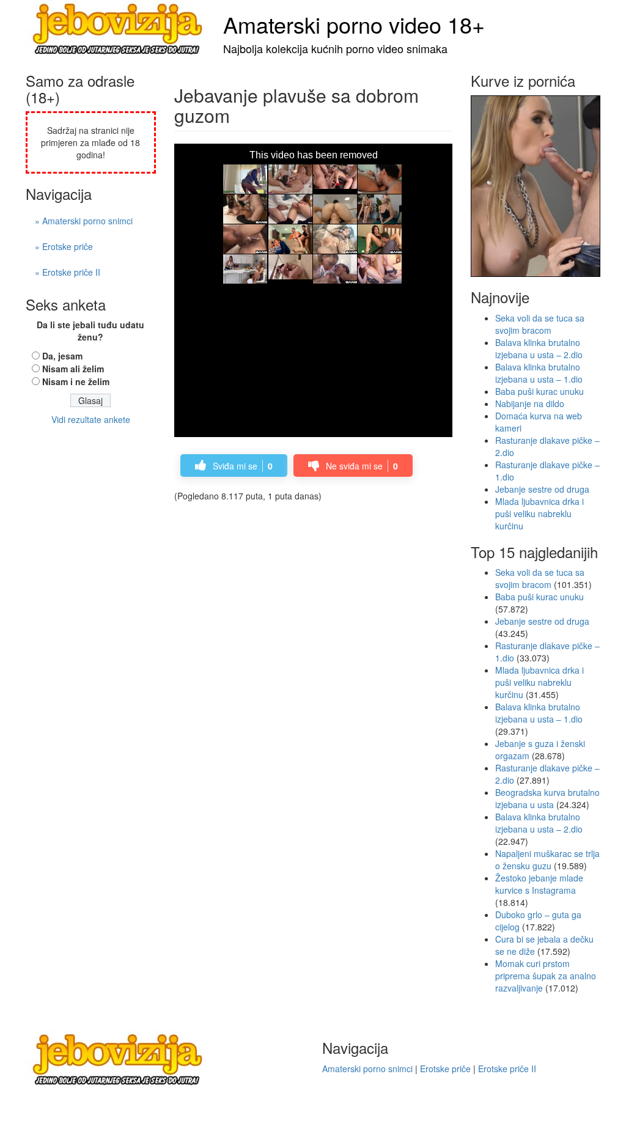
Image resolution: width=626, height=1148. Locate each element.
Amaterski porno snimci (367, 1068)
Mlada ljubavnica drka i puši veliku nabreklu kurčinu (539, 513)
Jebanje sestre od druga (542, 489)
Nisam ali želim (73, 368)
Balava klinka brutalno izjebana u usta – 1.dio (539, 373)
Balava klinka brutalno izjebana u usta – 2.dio (539, 348)
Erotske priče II (507, 1068)
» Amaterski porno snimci (84, 221)
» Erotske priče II (67, 272)
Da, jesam (62, 356)
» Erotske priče (64, 246)
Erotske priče (445, 1068)
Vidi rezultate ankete (90, 419)
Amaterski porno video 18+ (354, 24)
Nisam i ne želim (75, 381)
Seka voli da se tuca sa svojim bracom (539, 324)
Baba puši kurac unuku (539, 391)
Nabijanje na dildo (529, 403)
